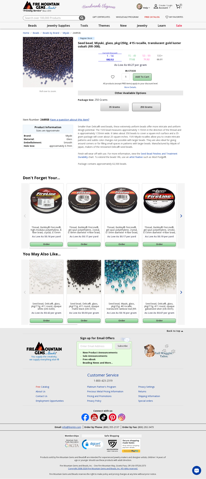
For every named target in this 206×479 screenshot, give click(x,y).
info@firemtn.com (71, 427)
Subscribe (123, 345)
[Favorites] (113, 77)
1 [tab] (31, 249)
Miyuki (66, 32)
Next (181, 215)
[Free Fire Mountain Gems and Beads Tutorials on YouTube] (95, 417)
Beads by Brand (51, 32)
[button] (93, 444)
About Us (40, 391)
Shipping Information (149, 396)
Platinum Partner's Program (101, 386)
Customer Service (103, 375)
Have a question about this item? (69, 119)
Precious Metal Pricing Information (105, 391)
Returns (142, 391)
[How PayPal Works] (131, 446)
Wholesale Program (127, 16)
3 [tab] (130, 249)
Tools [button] (84, 25)
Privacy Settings (146, 386)
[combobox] (54, 17)
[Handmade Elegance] (99, 6)
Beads (36, 32)
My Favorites (176, 16)
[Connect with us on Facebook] (85, 417)
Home (26, 32)
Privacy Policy (94, 400)
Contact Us (41, 396)
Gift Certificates (101, 16)
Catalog (42, 386)
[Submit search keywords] (82, 17)
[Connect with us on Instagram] (122, 417)
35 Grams (114, 106)
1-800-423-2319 (103, 380)
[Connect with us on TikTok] (104, 417)
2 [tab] (80, 249)
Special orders (145, 400)
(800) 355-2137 (111, 427)
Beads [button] (32, 25)
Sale (179, 25)
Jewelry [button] (142, 25)
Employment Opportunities (50, 400)
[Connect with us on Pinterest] (113, 417)
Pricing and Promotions (99, 396)
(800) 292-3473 (146, 427)
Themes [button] (104, 25)
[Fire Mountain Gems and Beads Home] (41, 6)
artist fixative (136, 157)
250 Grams (146, 106)
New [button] (123, 25)
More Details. (130, 87)
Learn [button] (162, 25)
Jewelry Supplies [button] (58, 25)
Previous (24, 215)
